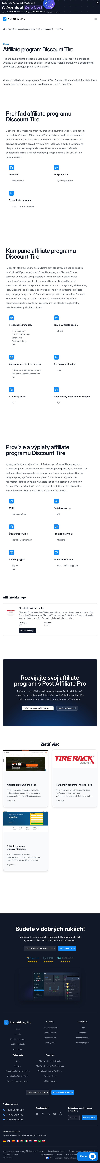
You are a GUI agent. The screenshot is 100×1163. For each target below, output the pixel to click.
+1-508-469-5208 (14, 1119)
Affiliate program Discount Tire (50, 29)
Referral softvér (50, 1076)
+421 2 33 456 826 (15, 1110)
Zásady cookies (47, 1154)
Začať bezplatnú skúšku (38, 1092)
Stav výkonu (50, 1043)
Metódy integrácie (17, 1039)
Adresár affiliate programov (18, 1081)
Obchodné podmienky (35, 1151)
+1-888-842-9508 (14, 1115)
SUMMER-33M (14, 12)
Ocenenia (82, 1033)
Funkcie (18, 1034)
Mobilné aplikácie (18, 1044)
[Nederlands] (30, 1141)
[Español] (13, 1141)
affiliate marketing (54, 699)
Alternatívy (17, 1049)
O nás (82, 1028)
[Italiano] (26, 1141)
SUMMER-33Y (38, 12)
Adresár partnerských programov (21, 29)
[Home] (4, 29)
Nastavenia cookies (73, 1154)
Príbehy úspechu (82, 1038)
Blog (17, 1061)
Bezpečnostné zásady (56, 1151)
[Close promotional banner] (97, 2)
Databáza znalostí (50, 1028)
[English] (8, 1141)
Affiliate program (82, 1043)
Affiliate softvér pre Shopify (50, 1061)
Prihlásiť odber (89, 1117)
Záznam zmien (50, 1038)
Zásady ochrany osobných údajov (82, 1151)
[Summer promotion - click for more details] (50, 7)
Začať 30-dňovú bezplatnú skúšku (40, 948)
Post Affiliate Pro (72, 615)
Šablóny (17, 1066)
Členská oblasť (50, 1033)
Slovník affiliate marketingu (17, 1076)
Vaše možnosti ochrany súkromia (63, 1158)
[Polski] (35, 1141)
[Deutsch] (4, 1141)
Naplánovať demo (65, 708)
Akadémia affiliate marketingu (18, 1071)
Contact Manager (27, 630)
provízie (65, 468)
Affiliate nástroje (50, 1081)
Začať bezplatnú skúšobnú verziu (38, 708)
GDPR (59, 1154)
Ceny (18, 1029)
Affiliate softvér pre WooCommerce (50, 1066)
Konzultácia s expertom (63, 1092)
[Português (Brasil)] (39, 1141)
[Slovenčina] (43, 1141)
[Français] (17, 1141)
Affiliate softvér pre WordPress (50, 1071)
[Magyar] (21, 1141)
